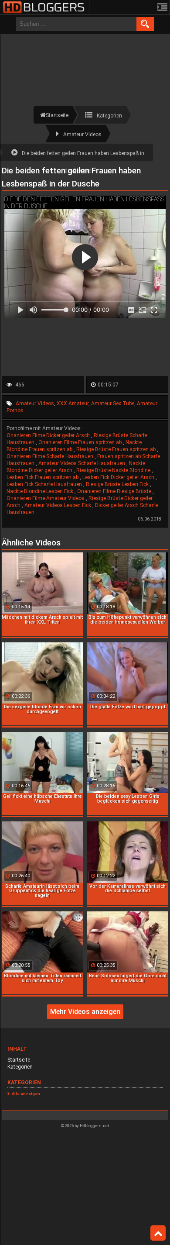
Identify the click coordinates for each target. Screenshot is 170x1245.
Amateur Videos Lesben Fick (58, 505)
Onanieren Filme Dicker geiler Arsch (49, 435)
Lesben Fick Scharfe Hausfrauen (45, 484)
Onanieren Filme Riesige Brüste (115, 491)
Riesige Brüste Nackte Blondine (114, 470)
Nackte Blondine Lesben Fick (41, 491)
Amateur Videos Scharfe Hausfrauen (82, 463)
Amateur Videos (35, 403)
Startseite (18, 1060)
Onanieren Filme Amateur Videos (46, 498)
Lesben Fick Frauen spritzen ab (43, 477)
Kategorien (20, 1067)
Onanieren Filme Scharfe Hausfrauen (51, 456)
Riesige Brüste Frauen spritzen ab (116, 449)
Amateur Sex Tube (112, 403)
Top (158, 1233)
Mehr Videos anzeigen (85, 1011)
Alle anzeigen (26, 1093)
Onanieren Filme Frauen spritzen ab (80, 442)
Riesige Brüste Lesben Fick (118, 484)
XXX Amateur (72, 403)
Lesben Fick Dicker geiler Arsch (119, 477)
